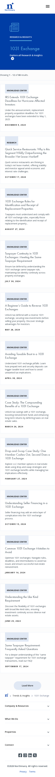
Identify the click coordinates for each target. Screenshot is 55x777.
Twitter (35, 755)
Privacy (23, 771)
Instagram (25, 755)
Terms (32, 771)
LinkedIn (30, 755)
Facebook (20, 755)
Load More (27, 685)
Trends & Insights (21, 695)
